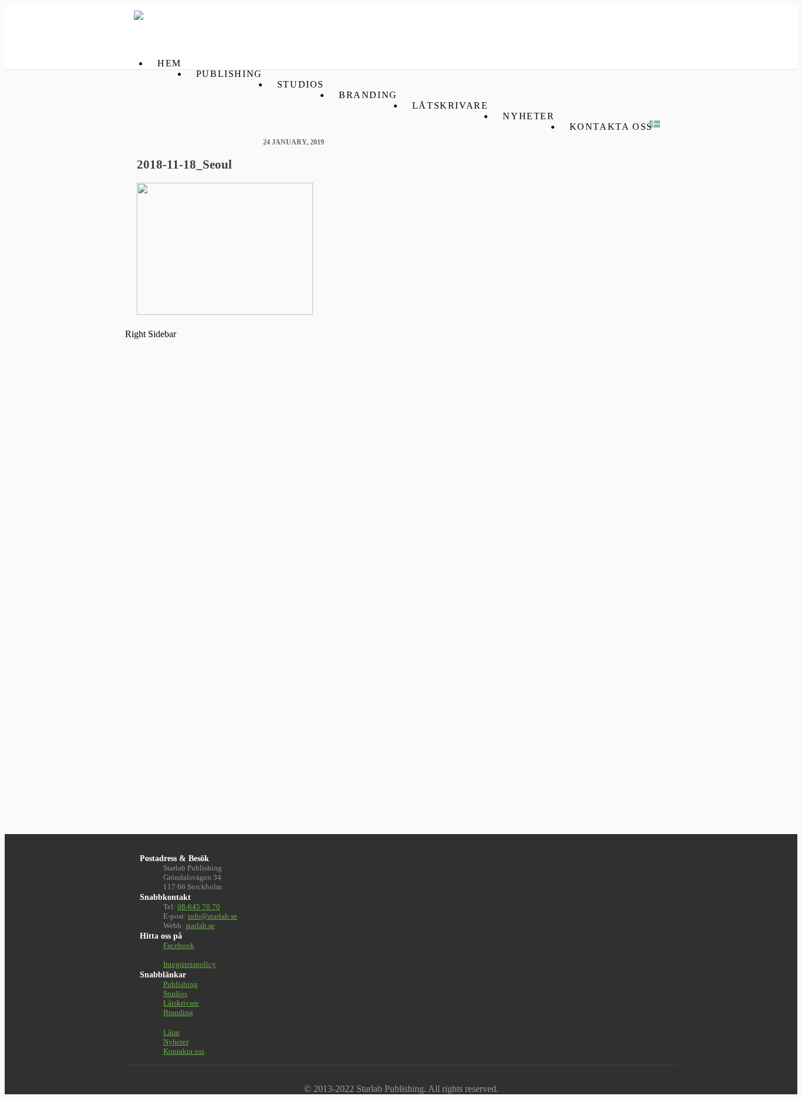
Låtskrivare (450, 105)
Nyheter (528, 116)
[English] (638, 123)
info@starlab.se (212, 916)
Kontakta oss (611, 127)
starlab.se (200, 925)
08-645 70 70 (198, 906)
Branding (368, 95)
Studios (300, 84)
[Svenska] (654, 123)
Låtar (171, 1032)
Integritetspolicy (189, 964)
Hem (169, 63)
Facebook (178, 945)
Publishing (229, 74)
